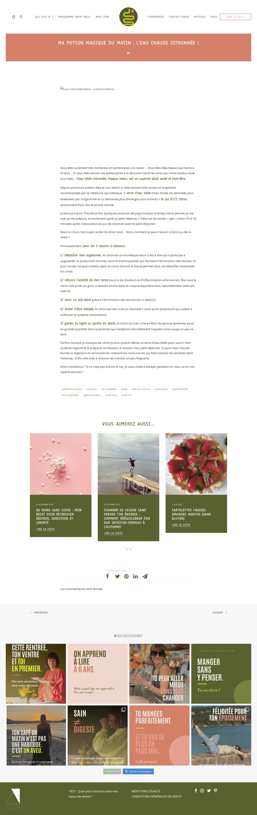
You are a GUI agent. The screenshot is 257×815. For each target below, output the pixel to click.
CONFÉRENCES (156, 17)
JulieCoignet (161, 389)
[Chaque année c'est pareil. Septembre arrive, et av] (36, 674)
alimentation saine (72, 389)
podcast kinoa (179, 17)
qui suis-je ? (44, 17)
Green (124, 389)
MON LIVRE (102, 17)
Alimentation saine (46, 447)
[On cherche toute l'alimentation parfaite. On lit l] (221, 674)
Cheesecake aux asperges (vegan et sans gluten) (193, 512)
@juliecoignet (128, 636)
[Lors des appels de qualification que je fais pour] (159, 674)
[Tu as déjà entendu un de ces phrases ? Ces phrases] (221, 735)
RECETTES (119, 441)
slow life (126, 395)
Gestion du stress (55, 441)
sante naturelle (92, 395)
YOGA (213, 17)
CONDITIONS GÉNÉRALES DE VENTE (157, 796)
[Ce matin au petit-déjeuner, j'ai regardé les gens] (36, 735)
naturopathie (180, 389)
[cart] (14, 17)
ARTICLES (199, 17)
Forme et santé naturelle (49, 453)
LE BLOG (41, 441)
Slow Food (111, 395)
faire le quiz (235, 17)
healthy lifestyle (141, 389)
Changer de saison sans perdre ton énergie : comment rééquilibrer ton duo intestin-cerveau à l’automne (59, 518)
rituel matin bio (70, 395)
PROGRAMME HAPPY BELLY (74, 17)
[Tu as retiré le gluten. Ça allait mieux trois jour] (159, 735)
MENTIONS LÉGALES (146, 791)
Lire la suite (46, 533)
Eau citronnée (108, 389)
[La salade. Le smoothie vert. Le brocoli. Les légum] (98, 735)
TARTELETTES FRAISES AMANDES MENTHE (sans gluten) (123, 514)
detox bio (92, 389)
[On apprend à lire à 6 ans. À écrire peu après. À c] (98, 674)
